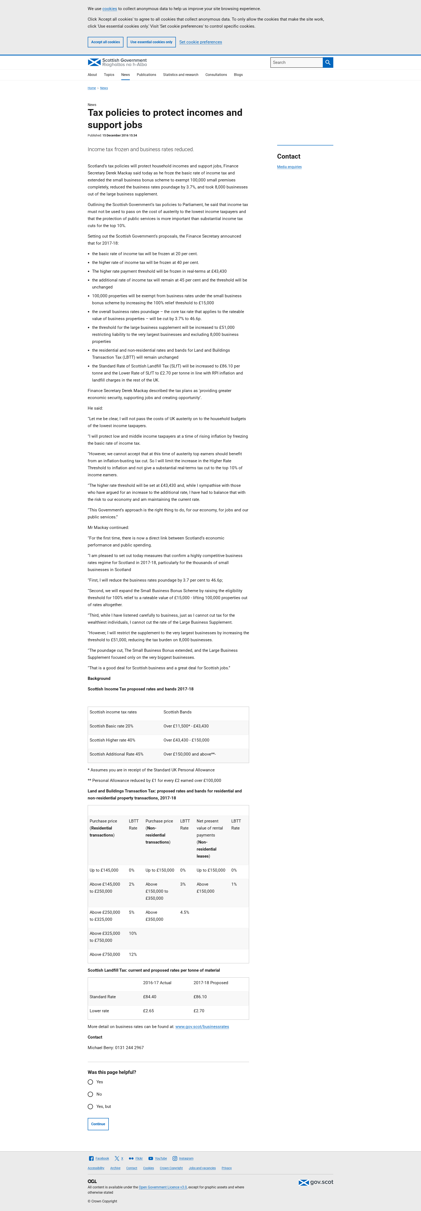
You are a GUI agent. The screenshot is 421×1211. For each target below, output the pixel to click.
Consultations (216, 75)
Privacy (227, 1168)
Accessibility (96, 1168)
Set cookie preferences (200, 42)
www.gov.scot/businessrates (202, 1026)
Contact (131, 1168)
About (92, 75)
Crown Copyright (171, 1168)
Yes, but (103, 1106)
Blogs (238, 75)
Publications (146, 75)
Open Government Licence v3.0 (163, 1187)
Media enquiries (289, 167)
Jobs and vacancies (202, 1168)
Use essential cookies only (151, 42)
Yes (99, 1081)
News (125, 75)
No (99, 1094)
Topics (109, 75)
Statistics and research (180, 75)
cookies (109, 8)
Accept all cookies (105, 42)
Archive (115, 1168)
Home (92, 88)
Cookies (148, 1168)
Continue (98, 1124)
